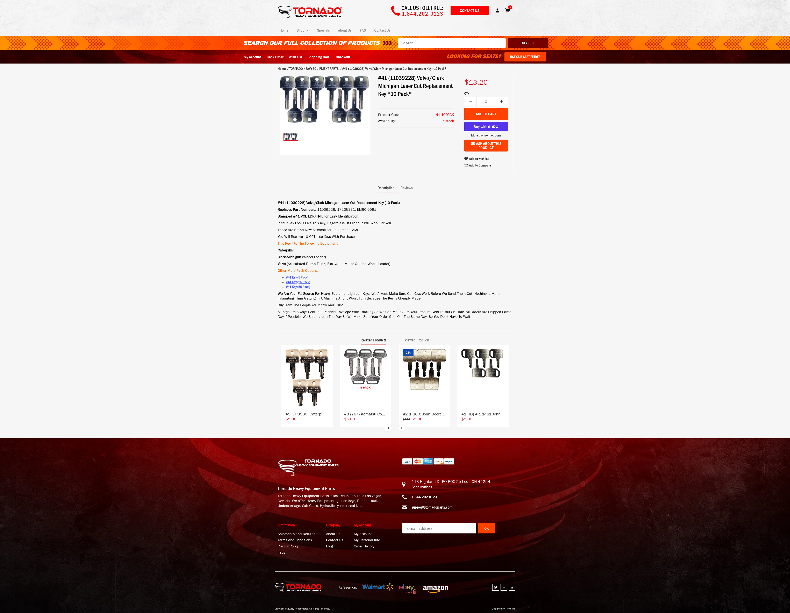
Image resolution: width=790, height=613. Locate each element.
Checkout (343, 57)
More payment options (486, 135)
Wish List (295, 57)
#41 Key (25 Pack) (298, 282)
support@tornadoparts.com (431, 507)
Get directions (421, 487)
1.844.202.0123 (424, 497)
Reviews (407, 187)
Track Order (274, 57)
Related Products (373, 340)
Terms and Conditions (295, 540)
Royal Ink (510, 608)
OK (486, 528)
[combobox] (452, 43)
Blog (329, 546)
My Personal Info (367, 540)
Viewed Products (417, 340)
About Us (333, 534)
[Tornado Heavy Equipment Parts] (310, 17)
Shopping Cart (318, 57)
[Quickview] (327, 369)
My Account (252, 57)
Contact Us (469, 10)
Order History (364, 546)
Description (386, 187)
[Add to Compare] (327, 352)
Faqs (281, 552)
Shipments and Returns (296, 534)
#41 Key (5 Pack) (297, 277)
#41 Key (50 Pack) (298, 287)
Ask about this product (488, 145)
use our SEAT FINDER (525, 57)
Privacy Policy (288, 546)
